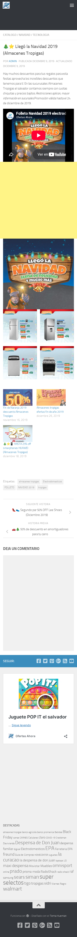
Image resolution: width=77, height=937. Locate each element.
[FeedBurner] (64, 660)
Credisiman (61, 837)
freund (8, 854)
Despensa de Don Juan (37, 842)
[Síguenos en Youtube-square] (71, 660)
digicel (17, 849)
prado (16, 871)
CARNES (24, 837)
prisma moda (31, 872)
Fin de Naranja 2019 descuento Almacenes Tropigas (15, 412)
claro (42, 837)
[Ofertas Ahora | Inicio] (7, 5)
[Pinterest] (51, 660)
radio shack (63, 871)
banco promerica (45, 832)
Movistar (34, 866)
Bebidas (58, 832)
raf (72, 871)
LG (65, 860)
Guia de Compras (24, 854)
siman (32, 877)
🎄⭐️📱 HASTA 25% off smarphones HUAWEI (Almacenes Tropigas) (17, 448)
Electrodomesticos (52, 481)
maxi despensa (15, 865)
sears (19, 877)
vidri (47, 883)
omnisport (62, 865)
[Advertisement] (38, 19)
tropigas (42, 487)
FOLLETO (9, 487)
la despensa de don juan (37, 860)
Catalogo (9, 35)
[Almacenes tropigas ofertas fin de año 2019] (51, 397)
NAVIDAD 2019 (26, 487)
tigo (27, 883)
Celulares (33, 837)
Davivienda (9, 843)
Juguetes (53, 854)
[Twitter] (45, 660)
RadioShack (49, 872)
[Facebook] (38, 660)
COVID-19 (50, 837)
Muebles (46, 866)
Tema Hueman (58, 915)
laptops (59, 860)
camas (16, 837)
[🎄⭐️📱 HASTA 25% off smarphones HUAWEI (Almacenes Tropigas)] (17, 433)
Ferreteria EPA (63, 849)
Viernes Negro (59, 883)
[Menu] (72, 5)
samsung (8, 877)
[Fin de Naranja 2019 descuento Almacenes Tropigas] (17, 397)
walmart (12, 888)
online (6, 871)
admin (13, 61)
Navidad (24, 35)
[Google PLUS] (58, 660)
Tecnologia (41, 35)
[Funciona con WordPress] (27, 915)
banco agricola (29, 832)
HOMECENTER (41, 854)
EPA (49, 848)
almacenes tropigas (29, 481)
